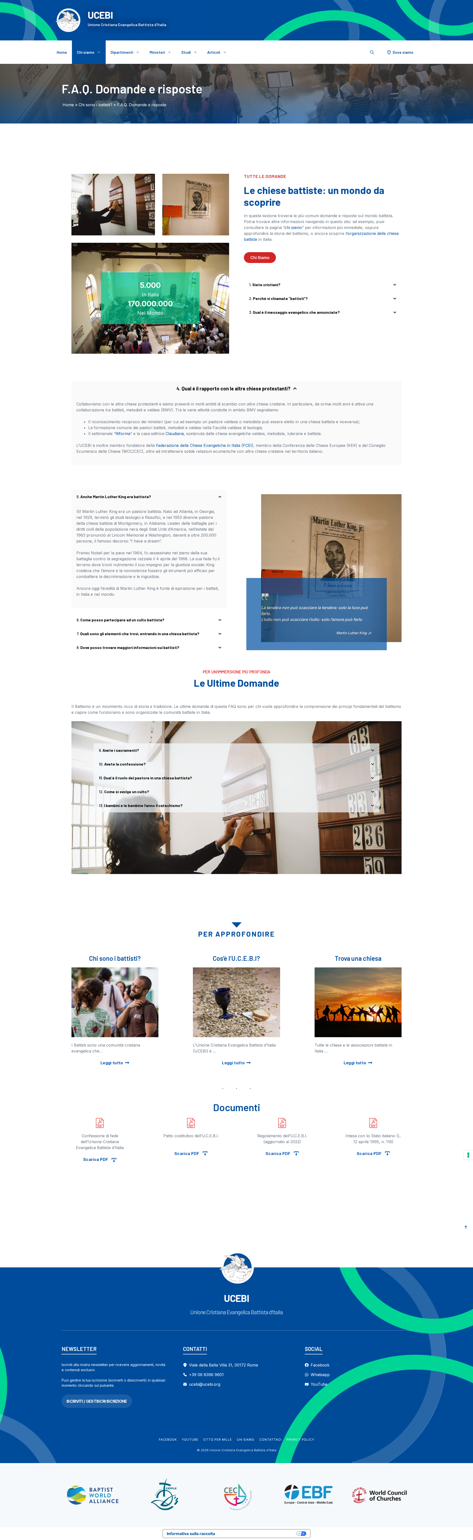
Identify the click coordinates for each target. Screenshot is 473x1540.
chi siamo (293, 227)
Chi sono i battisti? (95, 104)
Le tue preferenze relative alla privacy (258, 1533)
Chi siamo (85, 52)
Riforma (123, 433)
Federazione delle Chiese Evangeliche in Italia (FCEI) (204, 445)
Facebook (168, 1439)
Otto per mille (217, 1439)
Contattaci (270, 1439)
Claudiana (175, 433)
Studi (186, 52)
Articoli (213, 52)
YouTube (190, 1439)
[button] (372, 52)
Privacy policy (300, 1439)
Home (62, 52)
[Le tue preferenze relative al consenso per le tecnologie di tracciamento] (468, 1155)
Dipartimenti (122, 52)
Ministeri (157, 52)
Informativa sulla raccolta (191, 1533)
